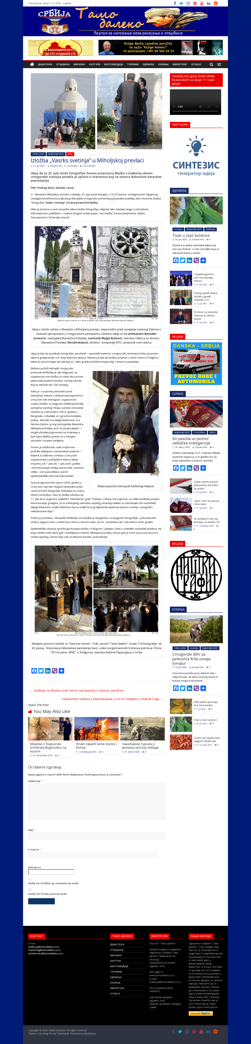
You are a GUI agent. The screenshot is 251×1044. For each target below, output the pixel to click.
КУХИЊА (163, 64)
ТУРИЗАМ (133, 64)
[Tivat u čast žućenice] (196, 198)
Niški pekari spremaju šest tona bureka (206, 703)
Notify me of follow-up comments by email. (53, 883)
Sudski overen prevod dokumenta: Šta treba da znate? (206, 485)
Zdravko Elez (56, 165)
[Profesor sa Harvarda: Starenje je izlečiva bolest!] (181, 310)
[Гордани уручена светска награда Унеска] (181, 272)
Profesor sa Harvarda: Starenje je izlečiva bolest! (206, 315)
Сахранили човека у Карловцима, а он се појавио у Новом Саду (112, 699)
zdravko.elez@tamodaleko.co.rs (45, 953)
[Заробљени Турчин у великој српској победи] (142, 719)
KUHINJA (178, 229)
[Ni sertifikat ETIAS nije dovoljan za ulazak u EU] (181, 517)
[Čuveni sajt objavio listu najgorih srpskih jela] (181, 736)
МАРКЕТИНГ (180, 64)
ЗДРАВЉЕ (148, 64)
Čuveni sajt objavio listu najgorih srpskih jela (207, 739)
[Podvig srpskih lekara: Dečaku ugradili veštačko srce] (181, 291)
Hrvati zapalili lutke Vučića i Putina (96, 746)
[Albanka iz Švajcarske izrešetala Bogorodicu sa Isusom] (50, 719)
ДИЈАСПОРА (45, 64)
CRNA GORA (38, 154)
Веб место (34, 867)
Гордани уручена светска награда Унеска (203, 277)
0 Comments (89, 165)
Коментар (35, 781)
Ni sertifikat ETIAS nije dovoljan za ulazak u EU (207, 520)
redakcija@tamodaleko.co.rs (43, 946)
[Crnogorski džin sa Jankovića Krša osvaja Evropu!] (196, 617)
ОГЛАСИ (196, 64)
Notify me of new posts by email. (47, 893)
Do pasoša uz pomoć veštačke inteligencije (191, 440)
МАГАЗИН (79, 64)
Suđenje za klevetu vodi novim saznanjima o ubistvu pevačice (77, 690)
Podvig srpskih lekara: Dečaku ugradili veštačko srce (206, 296)
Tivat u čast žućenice (191, 235)
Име (31, 830)
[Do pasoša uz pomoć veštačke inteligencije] (196, 401)
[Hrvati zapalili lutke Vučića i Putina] (96, 719)
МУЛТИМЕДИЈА (113, 64)
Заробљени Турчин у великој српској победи (140, 746)
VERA (70, 154)
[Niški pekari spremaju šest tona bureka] (181, 700)
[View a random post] (219, 64)
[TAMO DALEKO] (32, 64)
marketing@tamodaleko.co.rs (44, 950)
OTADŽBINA (199, 432)
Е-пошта (34, 849)
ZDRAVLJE (210, 229)
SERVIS (212, 432)
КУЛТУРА (94, 64)
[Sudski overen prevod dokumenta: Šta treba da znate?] (181, 480)
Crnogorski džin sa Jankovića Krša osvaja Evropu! (191, 658)
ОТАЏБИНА (62, 64)
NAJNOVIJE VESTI (56, 154)
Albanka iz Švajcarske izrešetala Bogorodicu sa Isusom (48, 747)
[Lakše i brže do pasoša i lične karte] (181, 499)
